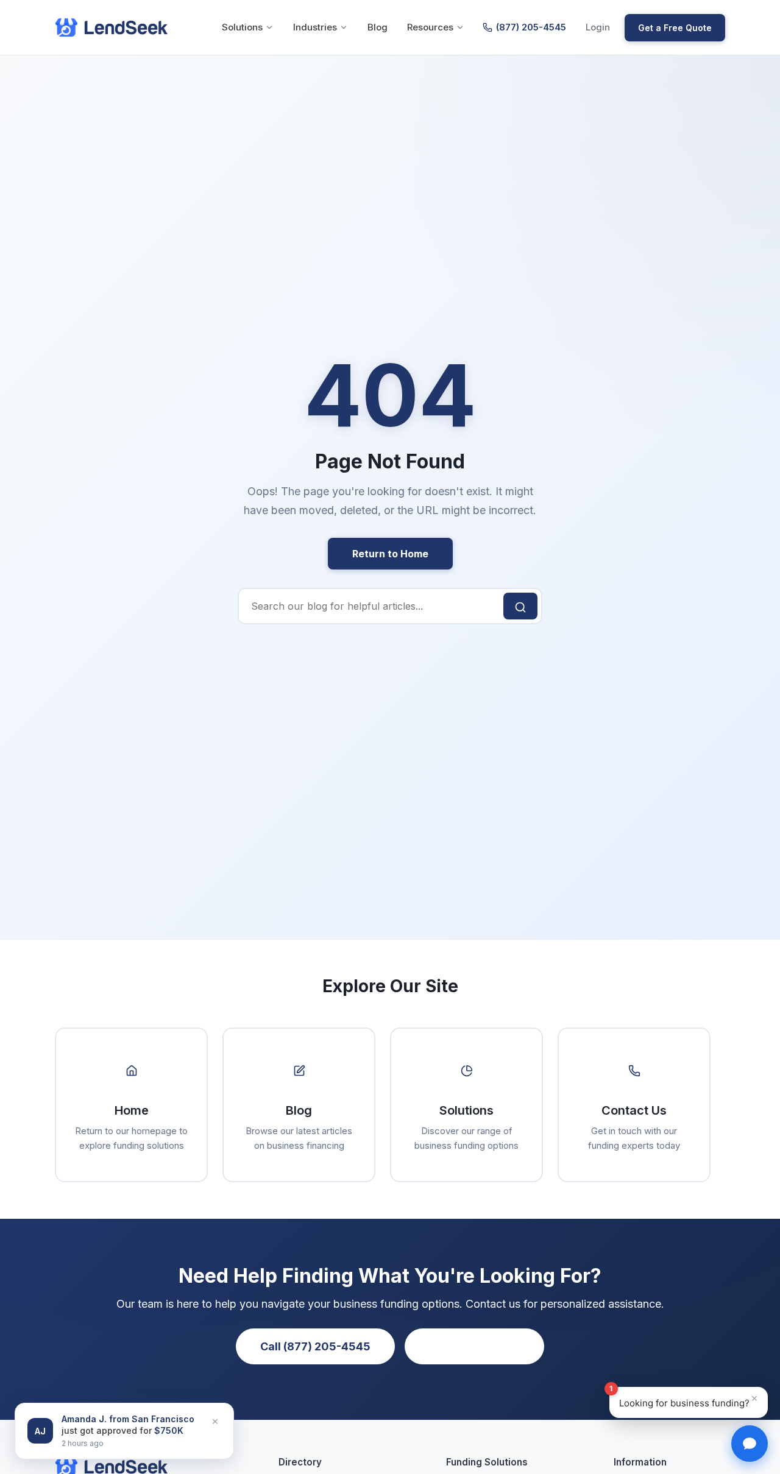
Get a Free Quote (675, 28)
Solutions (242, 27)
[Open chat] (749, 1443)
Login (598, 27)
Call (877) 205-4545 (315, 1346)
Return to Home (390, 554)
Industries (315, 27)
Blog (377, 27)
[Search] (520, 606)
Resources (430, 27)
